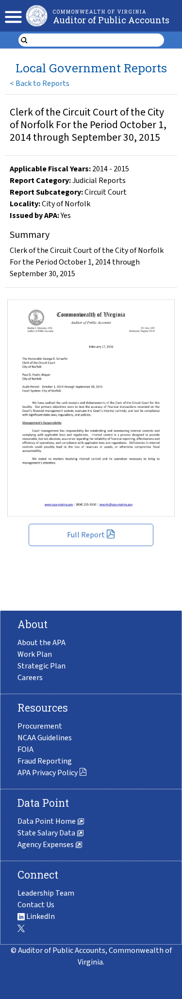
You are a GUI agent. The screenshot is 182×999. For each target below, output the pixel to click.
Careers (30, 677)
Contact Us (35, 904)
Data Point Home (47, 821)
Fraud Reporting (44, 761)
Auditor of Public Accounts (111, 20)
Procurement (39, 726)
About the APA (41, 642)
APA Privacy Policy (47, 772)
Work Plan (34, 654)
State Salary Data (47, 833)
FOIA (25, 749)
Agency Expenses (46, 844)
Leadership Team (45, 893)
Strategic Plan (41, 666)
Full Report (86, 535)
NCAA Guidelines (44, 738)
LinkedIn (40, 916)
